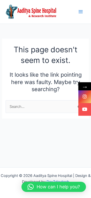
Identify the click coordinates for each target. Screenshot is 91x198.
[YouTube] (84, 109)
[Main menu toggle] (80, 12)
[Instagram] (84, 96)
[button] (53, 187)
